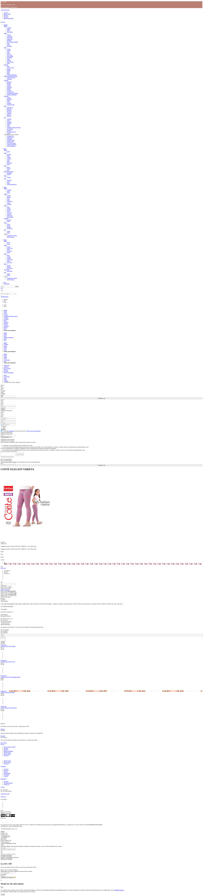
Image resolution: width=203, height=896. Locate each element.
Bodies (8, 89)
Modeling (9, 99)
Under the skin (10, 104)
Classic (9, 34)
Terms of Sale (7, 752)
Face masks (10, 32)
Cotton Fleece (10, 92)
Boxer (8, 167)
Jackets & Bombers (12, 94)
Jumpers (9, 220)
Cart (2, 288)
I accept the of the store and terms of (22, 431)
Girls (5, 187)
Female (4, 426)
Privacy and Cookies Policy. (34, 431)
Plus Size (9, 111)
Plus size (9, 130)
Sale (5, 117)
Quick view (4, 645)
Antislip (9, 214)
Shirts (8, 72)
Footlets (9, 60)
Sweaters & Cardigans (12, 93)
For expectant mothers (12, 42)
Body (8, 73)
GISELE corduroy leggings (7, 692)
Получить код (20, 454)
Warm (8, 44)
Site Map (6, 781)
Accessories (10, 129)
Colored (9, 113)
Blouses (9, 83)
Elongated (9, 57)
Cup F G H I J (10, 67)
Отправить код (101, 398)
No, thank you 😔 (11, 877)
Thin (8, 43)
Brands (5, 772)
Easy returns (4, 742)
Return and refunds (8, 18)
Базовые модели (11, 131)
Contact (6, 776)
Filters (2, 831)
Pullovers (9, 82)
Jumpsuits (9, 87)
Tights (8, 29)
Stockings (9, 46)
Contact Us (6, 784)
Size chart (6, 755)
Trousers (9, 90)
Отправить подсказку (6, 855)
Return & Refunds (8, 751)
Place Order (13, 843)
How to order (7, 14)
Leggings (6, 96)
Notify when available (6, 587)
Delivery (6, 15)
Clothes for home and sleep (10, 76)
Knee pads (9, 271)
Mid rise (9, 116)
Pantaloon (9, 173)
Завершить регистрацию (7, 457)
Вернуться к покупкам (6, 859)
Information (4, 779)
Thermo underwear (12, 74)
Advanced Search (8, 783)
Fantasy (9, 50)
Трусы (8, 225)
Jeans (5, 106)
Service (2, 744)
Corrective (9, 36)
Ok (2, 887)
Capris (8, 202)
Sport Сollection (11, 146)
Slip (8, 170)
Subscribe (3, 877)
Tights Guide (10, 141)
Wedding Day (10, 136)
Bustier (9, 69)
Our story (6, 770)
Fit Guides (6, 774)
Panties (9, 70)
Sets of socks (10, 62)
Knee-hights (10, 56)
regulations (11, 431)
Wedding (9, 40)
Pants (5, 166)
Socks (8, 30)
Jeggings (9, 204)
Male (4, 427)
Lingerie (9, 27)
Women (6, 25)
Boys (5, 239)
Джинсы (9, 180)
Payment (6, 17)
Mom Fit (9, 109)
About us (6, 12)
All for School (10, 237)
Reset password (5, 437)
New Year (9, 54)
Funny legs (10, 201)
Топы (8, 224)
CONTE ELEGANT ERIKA (8, 646)
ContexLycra (10, 137)
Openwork (9, 37)
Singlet (8, 174)
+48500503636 (4, 296)
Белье (8, 191)
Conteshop (3, 766)
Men (5, 148)
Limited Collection (11, 144)
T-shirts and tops (11, 77)
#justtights (9, 139)
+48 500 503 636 (5, 10)
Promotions (7, 283)
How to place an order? (10, 747)
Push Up (9, 114)
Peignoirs (9, 79)
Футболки (9, 228)
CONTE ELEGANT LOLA (8, 661)
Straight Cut (10, 107)
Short (8, 59)
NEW (5, 26)
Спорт (8, 133)
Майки (9, 227)
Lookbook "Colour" (12, 235)
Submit (3, 409)
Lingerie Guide (11, 140)
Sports (8, 100)
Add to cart (3, 585)
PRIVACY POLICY (119, 890)
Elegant (9, 197)
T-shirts (9, 84)
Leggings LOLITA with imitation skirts (10, 677)
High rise (9, 110)
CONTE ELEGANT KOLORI (9, 707)
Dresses (9, 86)
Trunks (8, 168)
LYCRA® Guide (11, 143)
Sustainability (7, 773)
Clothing (6, 80)
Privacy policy (7, 754)
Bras (8, 66)
